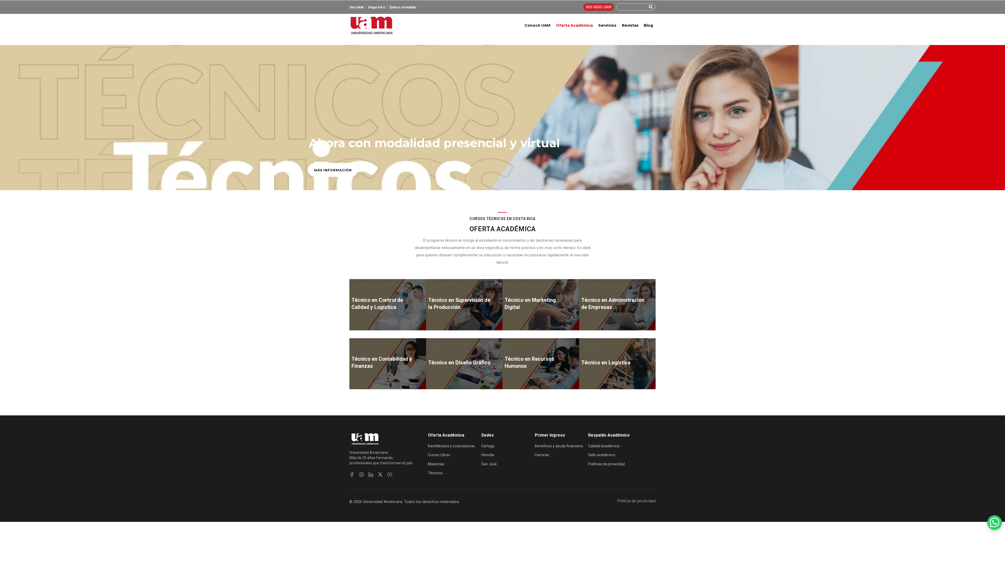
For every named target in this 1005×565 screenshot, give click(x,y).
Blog (648, 25)
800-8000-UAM (598, 7)
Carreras (542, 455)
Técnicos (435, 473)
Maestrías (436, 464)
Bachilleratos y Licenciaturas (451, 446)
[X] (380, 474)
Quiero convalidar (402, 7)
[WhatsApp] (994, 522)
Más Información (333, 170)
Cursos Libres (439, 455)
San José (489, 464)
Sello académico (601, 455)
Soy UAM (357, 7)
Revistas (630, 25)
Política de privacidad (636, 501)
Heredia (487, 455)
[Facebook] (352, 474)
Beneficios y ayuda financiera (559, 446)
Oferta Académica (574, 25)
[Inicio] (371, 25)
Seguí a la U (376, 7)
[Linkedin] (370, 474)
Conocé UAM (537, 25)
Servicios (607, 25)
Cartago (488, 446)
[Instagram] (361, 474)
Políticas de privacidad (606, 464)
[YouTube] (389, 474)
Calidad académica (603, 446)
